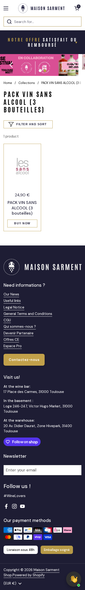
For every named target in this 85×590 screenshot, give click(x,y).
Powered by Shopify (29, 575)
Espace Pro (13, 346)
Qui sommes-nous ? (20, 326)
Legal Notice (14, 307)
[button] (76, 8)
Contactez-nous (24, 359)
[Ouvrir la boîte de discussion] (73, 579)
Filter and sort (31, 124)
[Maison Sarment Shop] (41, 8)
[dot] (40, 70)
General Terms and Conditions (28, 313)
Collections (26, 83)
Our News (11, 294)
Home (8, 83)
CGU (7, 320)
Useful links (12, 300)
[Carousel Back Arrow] (11, 65)
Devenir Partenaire (19, 333)
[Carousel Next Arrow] (73, 65)
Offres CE (11, 339)
